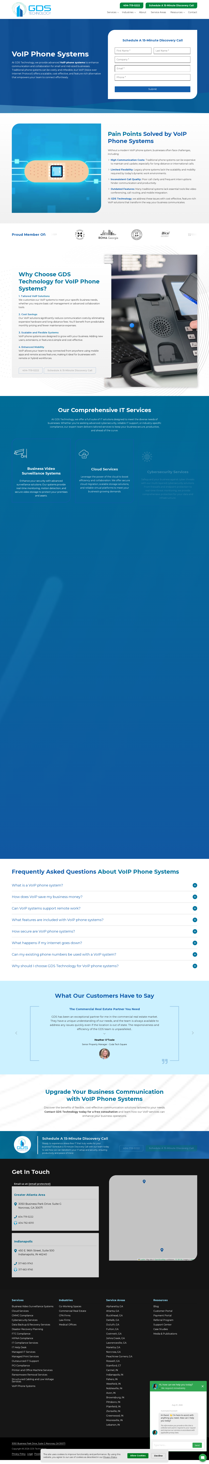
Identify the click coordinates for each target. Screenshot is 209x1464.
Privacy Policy (19, 1454)
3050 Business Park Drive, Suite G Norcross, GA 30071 (38, 1443)
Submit (152, 89)
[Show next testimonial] (192, 1033)
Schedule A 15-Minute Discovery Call (171, 5)
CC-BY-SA (178, 1259)
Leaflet (142, 1259)
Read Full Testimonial (104, 1033)
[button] (162, 1249)
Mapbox (193, 1259)
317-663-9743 (25, 1262)
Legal (30, 1454)
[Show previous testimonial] (16, 1033)
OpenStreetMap (160, 1259)
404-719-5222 (131, 5)
